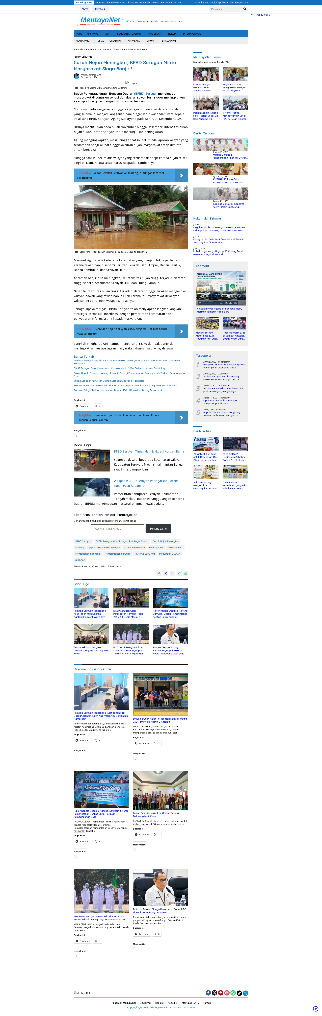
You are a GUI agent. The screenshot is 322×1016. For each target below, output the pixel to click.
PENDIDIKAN (115, 40)
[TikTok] (239, 993)
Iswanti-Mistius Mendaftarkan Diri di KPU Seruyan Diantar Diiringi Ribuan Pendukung (234, 116)
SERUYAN (80, 559)
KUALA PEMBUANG (134, 547)
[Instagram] (227, 993)
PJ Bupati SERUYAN (169, 553)
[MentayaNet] (99, 21)
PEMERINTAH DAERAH (129, 33)
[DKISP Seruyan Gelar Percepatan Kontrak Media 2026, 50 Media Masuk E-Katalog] (131, 598)
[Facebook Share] (159, 573)
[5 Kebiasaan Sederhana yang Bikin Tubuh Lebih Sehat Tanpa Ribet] (235, 472)
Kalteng (79, 547)
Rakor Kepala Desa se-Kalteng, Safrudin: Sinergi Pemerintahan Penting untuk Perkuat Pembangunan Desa (130, 375)
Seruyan (151, 94)
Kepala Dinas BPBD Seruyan (104, 547)
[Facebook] (208, 993)
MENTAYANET (100, 8)
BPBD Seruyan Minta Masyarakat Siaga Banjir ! (122, 541)
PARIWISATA (133, 40)
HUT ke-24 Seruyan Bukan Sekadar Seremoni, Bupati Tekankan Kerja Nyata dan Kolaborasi (125, 385)
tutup (253, 14)
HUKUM (172, 33)
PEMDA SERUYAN (83, 56)
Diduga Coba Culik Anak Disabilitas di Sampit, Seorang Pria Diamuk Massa (218, 241)
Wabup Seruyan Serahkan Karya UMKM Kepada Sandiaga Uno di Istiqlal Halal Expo (221, 378)
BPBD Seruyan (83, 541)
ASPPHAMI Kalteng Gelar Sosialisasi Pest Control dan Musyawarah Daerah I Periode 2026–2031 (230, 181)
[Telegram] (245, 993)
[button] (244, 8)
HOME (79, 33)
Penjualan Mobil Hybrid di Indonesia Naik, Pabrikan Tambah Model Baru (219, 310)
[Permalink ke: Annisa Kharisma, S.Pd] (76, 75)
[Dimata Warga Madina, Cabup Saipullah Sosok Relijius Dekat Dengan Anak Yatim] (206, 74)
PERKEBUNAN (168, 40)
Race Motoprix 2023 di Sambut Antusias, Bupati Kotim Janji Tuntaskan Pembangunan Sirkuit (234, 335)
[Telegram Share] (179, 573)
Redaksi (159, 1002)
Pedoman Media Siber (124, 1002)
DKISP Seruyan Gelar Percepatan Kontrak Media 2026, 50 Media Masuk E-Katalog (119, 368)
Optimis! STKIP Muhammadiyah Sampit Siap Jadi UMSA (220, 402)
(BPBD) (139, 94)
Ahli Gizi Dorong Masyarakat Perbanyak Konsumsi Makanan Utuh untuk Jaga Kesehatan (205, 485)
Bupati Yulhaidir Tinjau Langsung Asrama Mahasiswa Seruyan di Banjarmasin (221, 414)
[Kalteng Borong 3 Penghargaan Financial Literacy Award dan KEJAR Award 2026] (220, 144)
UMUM (150, 40)
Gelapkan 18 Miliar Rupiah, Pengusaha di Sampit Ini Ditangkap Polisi (224, 366)
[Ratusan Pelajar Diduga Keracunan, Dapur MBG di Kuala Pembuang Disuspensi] (171, 634)
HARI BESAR (154, 33)
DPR (107, 33)
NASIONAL (92, 33)
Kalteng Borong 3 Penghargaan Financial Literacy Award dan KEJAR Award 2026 (230, 156)
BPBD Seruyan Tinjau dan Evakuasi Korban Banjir (149, 451)
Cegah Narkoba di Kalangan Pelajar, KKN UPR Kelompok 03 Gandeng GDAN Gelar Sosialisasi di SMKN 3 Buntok (220, 229)
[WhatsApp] (233, 993)
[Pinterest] (220, 993)
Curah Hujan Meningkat (166, 541)
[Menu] (76, 9)
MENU (85, 8)
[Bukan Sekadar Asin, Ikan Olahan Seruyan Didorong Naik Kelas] (91, 634)
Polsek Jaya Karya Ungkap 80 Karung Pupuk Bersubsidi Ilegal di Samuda (218, 253)
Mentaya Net (156, 547)
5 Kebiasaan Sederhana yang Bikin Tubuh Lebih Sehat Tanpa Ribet (235, 485)
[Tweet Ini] (165, 573)
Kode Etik (173, 1002)
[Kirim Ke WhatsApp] (185, 573)
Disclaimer (145, 1002)
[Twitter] (214, 993)
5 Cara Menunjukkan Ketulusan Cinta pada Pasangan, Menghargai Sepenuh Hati (223, 390)
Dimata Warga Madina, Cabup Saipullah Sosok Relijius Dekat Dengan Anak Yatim (205, 87)
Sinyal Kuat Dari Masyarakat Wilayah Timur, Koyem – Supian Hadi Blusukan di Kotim (235, 87)
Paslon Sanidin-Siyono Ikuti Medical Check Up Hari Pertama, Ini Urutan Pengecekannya (205, 116)
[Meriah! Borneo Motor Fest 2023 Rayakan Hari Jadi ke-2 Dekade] (207, 323)
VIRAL (101, 40)
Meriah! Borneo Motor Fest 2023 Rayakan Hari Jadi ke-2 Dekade (206, 335)
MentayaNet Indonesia (87, 553)
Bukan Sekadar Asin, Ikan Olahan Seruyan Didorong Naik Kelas (109, 380)
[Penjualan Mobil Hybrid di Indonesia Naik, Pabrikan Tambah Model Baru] (221, 288)
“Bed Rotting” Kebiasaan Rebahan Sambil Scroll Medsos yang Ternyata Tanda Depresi (235, 457)
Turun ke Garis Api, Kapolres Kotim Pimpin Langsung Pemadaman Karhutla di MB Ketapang (170, 2)
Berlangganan (158, 528)
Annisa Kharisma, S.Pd (91, 74)
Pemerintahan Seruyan (117, 553)
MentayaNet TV (190, 1002)
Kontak (207, 1002)
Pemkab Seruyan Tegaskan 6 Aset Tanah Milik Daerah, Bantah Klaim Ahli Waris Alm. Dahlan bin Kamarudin (127, 362)
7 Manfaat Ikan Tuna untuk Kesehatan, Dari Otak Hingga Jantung (205, 457)
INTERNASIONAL (192, 33)
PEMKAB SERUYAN (145, 553)
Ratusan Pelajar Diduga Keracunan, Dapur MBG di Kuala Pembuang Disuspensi (118, 390)
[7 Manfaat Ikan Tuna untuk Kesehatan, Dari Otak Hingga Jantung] (206, 444)
